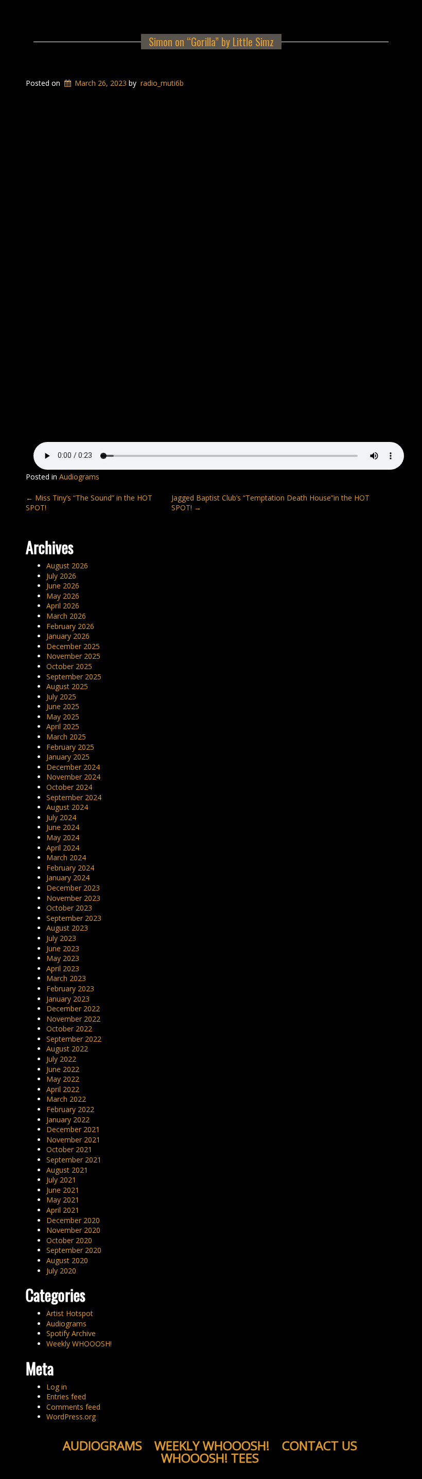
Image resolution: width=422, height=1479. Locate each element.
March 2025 (66, 737)
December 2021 (73, 1129)
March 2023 (66, 978)
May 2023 (62, 958)
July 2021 (61, 1180)
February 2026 (70, 626)
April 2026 (62, 606)
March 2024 (66, 857)
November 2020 (73, 1230)
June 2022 (62, 1069)
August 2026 (67, 565)
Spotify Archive (71, 1333)
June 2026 (62, 585)
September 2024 (73, 797)
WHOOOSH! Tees (210, 1457)
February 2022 (70, 1109)
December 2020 (73, 1220)
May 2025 (62, 717)
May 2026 (62, 596)
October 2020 (69, 1240)
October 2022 (69, 1028)
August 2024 (67, 807)
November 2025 (73, 656)
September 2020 (73, 1250)
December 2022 (73, 1008)
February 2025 (70, 747)
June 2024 (62, 827)
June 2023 (62, 948)
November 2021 (73, 1139)
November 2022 (73, 1019)
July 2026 (61, 576)
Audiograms (79, 477)
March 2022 (66, 1099)
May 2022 (62, 1079)
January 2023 (68, 999)
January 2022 (68, 1119)
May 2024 (62, 837)
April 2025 (62, 726)
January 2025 (68, 757)
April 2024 (62, 848)
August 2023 (67, 928)
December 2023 (73, 888)
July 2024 (61, 817)
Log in (56, 1387)
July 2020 (61, 1270)
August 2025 (67, 686)
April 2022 (62, 1089)
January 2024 (68, 877)
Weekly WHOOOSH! (79, 1343)
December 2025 (73, 646)
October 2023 (69, 908)
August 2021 (67, 1170)
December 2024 (73, 767)
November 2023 (73, 898)
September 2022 (73, 1039)
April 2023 (62, 968)
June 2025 (62, 706)
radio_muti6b (162, 83)
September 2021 (73, 1159)
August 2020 (67, 1260)
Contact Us (319, 1445)
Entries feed (66, 1396)
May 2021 (62, 1200)
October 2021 (69, 1149)
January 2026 (68, 636)
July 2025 (61, 696)
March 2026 (66, 616)
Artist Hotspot (69, 1313)
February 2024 (70, 868)
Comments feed (73, 1407)
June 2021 (62, 1190)
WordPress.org (71, 1416)
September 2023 (73, 918)
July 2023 (61, 938)
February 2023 (70, 988)
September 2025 (73, 676)
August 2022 (67, 1048)
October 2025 (69, 666)
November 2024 (73, 777)
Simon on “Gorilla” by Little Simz (211, 41)
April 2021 (62, 1210)
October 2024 (69, 787)
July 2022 (61, 1059)
